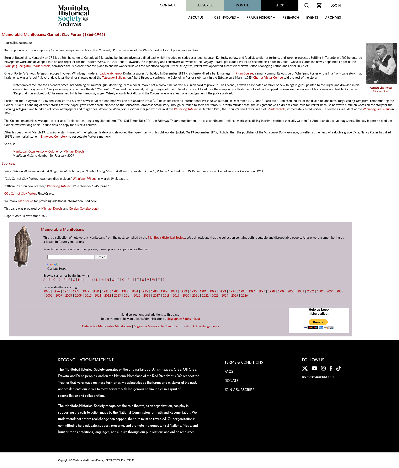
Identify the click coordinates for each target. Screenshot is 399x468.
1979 (86, 291)
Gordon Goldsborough (84, 208)
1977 (66, 291)
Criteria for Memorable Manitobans (106, 326)
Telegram (108, 77)
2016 (146, 295)
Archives (333, 18)
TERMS (130, 460)
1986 (154, 291)
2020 (185, 295)
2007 (58, 295)
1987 (164, 291)
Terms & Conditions (243, 362)
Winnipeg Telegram (17, 66)
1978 (76, 291)
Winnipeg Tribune (186, 109)
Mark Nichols (41, 66)
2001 (300, 291)
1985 (144, 291)
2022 (205, 295)
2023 (215, 295)
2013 (117, 295)
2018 (166, 295)
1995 (242, 291)
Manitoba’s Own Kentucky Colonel (36, 151)
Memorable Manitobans (23, 35)
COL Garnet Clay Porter (20, 194)
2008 (68, 295)
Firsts (186, 326)
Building (121, 77)
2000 (291, 291)
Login (336, 5)
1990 (193, 291)
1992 (212, 291)
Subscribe (205, 5)
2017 (156, 295)
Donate (242, 5)
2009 (78, 295)
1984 (134, 291)
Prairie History (259, 18)
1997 (261, 291)
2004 (330, 291)
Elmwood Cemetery (54, 136)
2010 (88, 295)
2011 (98, 295)
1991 (203, 291)
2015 (137, 295)
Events (312, 18)
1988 (173, 291)
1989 (183, 291)
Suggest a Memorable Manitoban (156, 326)
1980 (95, 291)
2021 (195, 295)
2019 (176, 295)
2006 (49, 295)
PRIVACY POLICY (115, 460)
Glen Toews (25, 201)
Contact (167, 5)
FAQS (228, 372)
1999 (281, 291)
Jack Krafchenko (111, 73)
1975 (46, 291)
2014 (127, 295)
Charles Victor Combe (268, 77)
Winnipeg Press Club (376, 109)
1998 (271, 291)
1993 (222, 291)
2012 (107, 295)
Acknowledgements (206, 326)
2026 (244, 295)
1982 (115, 291)
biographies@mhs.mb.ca (183, 319)
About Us (195, 18)
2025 (234, 295)
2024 (225, 295)
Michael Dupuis (73, 151)
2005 (339, 291)
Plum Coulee (244, 73)
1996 (252, 291)
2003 (320, 291)
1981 (105, 291)
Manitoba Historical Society (166, 237)
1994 (232, 291)
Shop (280, 5)
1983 (125, 291)
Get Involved (225, 18)
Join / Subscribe (239, 390)
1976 (56, 291)
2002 (310, 291)
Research (290, 18)
